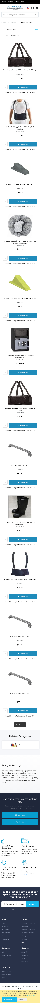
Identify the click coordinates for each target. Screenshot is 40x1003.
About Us (24, 952)
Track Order (5, 929)
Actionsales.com (13, 986)
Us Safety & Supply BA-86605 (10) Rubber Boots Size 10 (20, 523)
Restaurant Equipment (28, 923)
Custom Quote (6, 955)
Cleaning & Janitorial (8, 22)
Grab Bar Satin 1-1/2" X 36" (20, 465)
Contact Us (24, 961)
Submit (32, 904)
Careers (23, 958)
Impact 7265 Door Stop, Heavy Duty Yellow (20, 298)
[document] (20, 996)
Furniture (24, 939)
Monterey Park (6, 971)
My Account (5, 926)
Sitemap (4, 936)
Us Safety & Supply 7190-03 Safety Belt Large (20, 70)
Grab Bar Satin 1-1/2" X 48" (20, 636)
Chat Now (21, 815)
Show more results (20, 724)
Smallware (24, 926)
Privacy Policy (25, 986)
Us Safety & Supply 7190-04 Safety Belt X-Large (20, 409)
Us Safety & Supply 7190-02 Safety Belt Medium (20, 128)
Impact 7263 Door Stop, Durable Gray (20, 184)
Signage (24, 936)
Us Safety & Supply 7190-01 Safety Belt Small (20, 579)
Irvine (3, 977)
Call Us (21, 822)
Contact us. (25, 875)
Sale (22, 942)
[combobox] (20, 14)
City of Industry (6, 974)
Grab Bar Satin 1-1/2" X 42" (20, 693)
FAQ (2, 952)
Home (3, 923)
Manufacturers (5, 933)
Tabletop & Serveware (28, 929)
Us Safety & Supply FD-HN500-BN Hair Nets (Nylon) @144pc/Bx (20, 242)
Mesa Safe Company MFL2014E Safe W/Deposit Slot (20, 356)
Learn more (31, 995)
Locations (24, 955)
